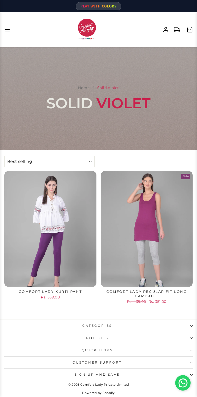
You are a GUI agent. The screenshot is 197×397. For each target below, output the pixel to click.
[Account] (166, 30)
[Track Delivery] (177, 30)
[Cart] (189, 29)
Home (83, 87)
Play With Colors (98, 6)
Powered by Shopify (98, 393)
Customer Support (97, 362)
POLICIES (97, 338)
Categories (97, 326)
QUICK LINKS (97, 350)
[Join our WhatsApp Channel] (183, 383)
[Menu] (7, 29)
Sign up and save (97, 374)
